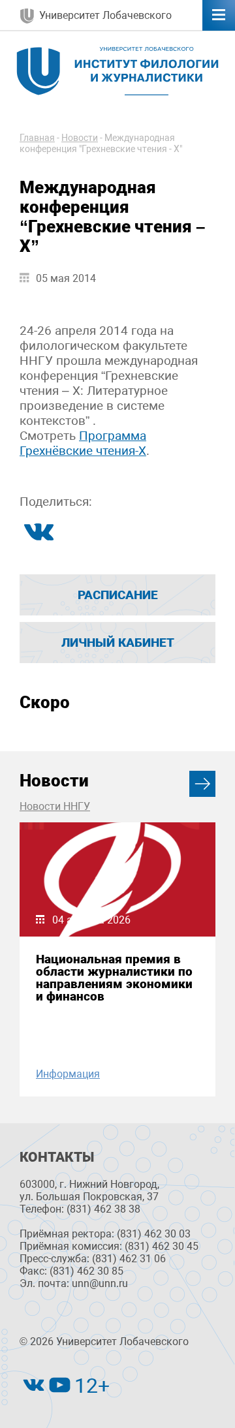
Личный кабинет (117, 642)
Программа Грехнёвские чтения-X (83, 443)
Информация (68, 1074)
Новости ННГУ (55, 806)
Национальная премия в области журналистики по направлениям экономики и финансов (114, 978)
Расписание (118, 594)
